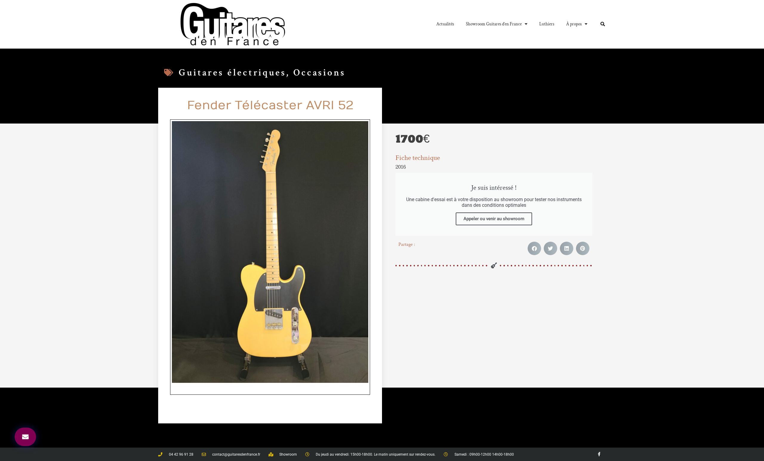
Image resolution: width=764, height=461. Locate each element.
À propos (574, 24)
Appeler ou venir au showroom (493, 218)
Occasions (319, 73)
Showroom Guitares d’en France (494, 24)
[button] (534, 248)
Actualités (445, 24)
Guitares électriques (232, 73)
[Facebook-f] (599, 454)
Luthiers (546, 24)
